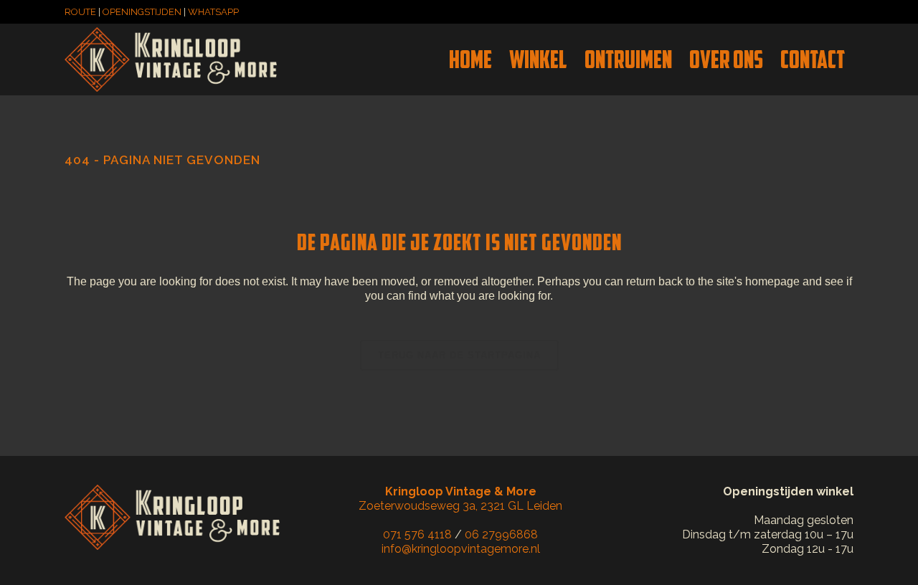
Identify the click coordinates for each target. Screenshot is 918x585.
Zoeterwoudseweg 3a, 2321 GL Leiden (460, 499)
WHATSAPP (213, 11)
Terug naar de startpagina (459, 355)
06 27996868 (501, 534)
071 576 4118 (417, 534)
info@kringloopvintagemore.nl (461, 549)
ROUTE (80, 11)
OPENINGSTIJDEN (142, 11)
